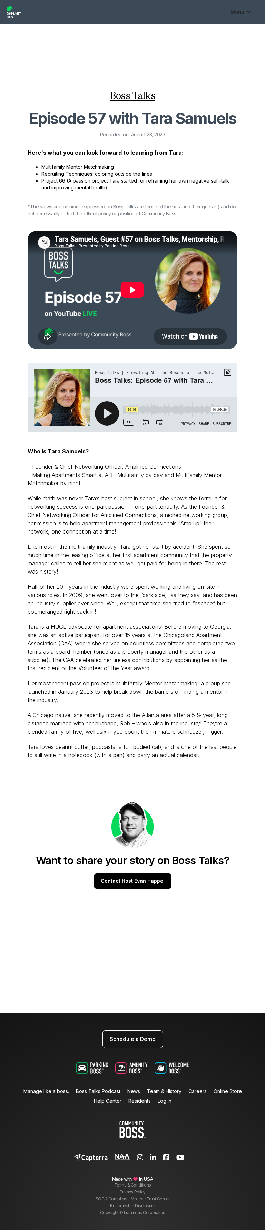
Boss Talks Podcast (98, 1091)
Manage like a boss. (46, 1091)
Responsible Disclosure (132, 1205)
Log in (164, 1101)
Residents (139, 1101)
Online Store (228, 1091)
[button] (241, 12)
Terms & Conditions (132, 1185)
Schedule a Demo (133, 1039)
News (133, 1091)
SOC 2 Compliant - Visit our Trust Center (133, 1198)
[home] (115, 12)
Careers (197, 1091)
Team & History (164, 1091)
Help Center (107, 1101)
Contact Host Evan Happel (133, 881)
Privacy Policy (133, 1191)
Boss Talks (132, 96)
